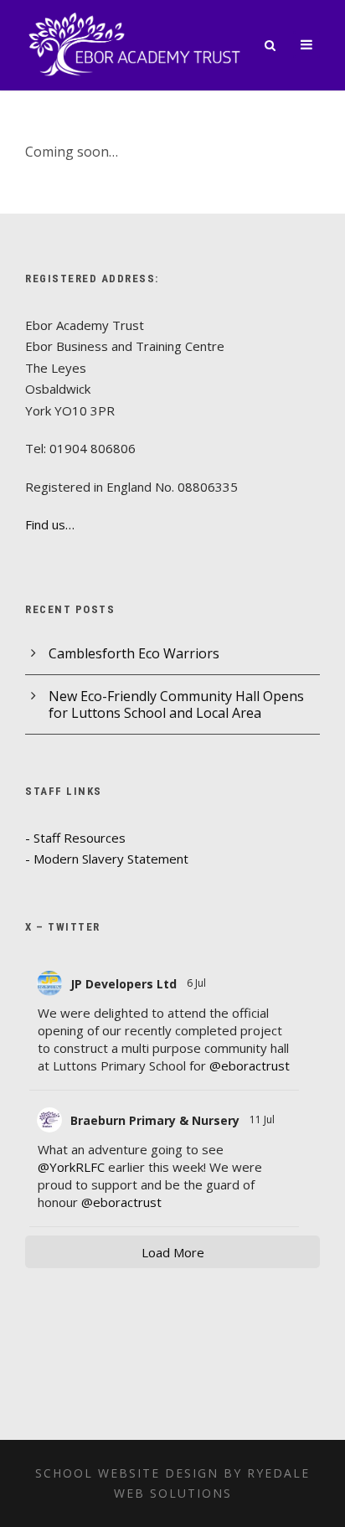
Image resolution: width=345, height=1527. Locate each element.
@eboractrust (249, 1065)
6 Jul (198, 983)
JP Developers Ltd (123, 984)
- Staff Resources (75, 837)
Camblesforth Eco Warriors (134, 653)
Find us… (50, 524)
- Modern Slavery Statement (106, 858)
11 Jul (263, 1119)
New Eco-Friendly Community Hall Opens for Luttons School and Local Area (176, 704)
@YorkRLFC (71, 1166)
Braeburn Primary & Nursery (154, 1120)
